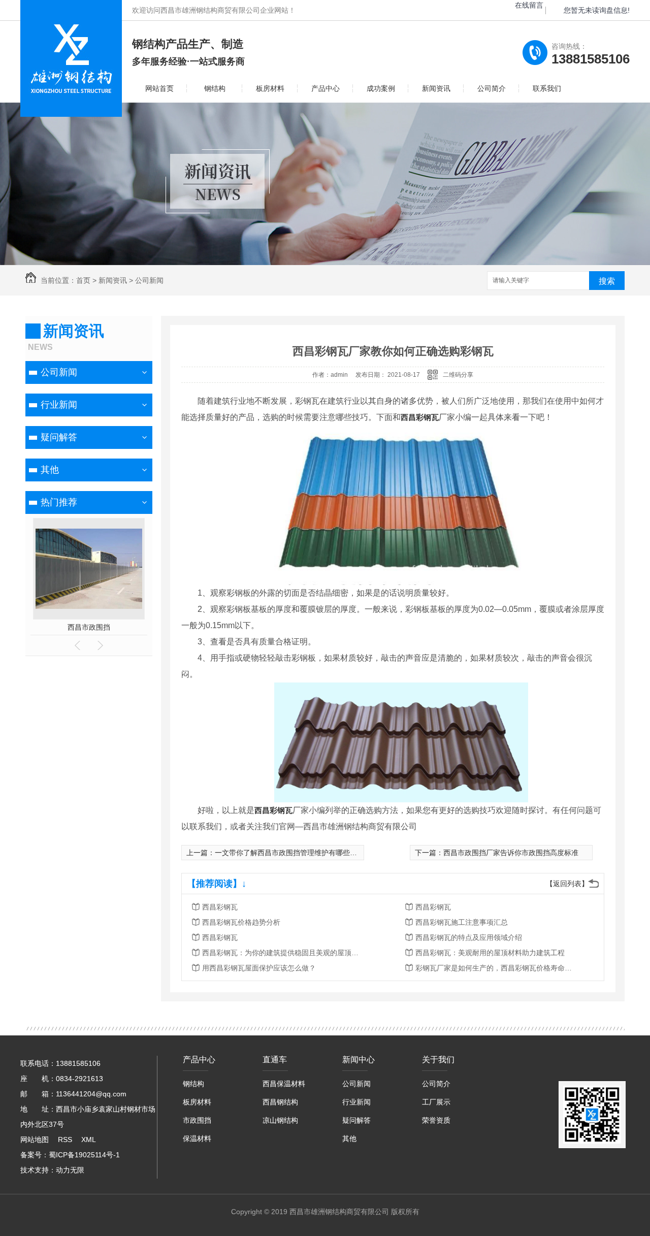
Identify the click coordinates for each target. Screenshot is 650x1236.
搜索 (607, 281)
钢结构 (214, 88)
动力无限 (70, 1170)
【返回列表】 (567, 884)
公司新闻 (149, 280)
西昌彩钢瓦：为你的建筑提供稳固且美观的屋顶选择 (283, 953)
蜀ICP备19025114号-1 (84, 1155)
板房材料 (270, 88)
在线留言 (529, 5)
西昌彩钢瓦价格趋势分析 (241, 922)
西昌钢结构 (280, 1102)
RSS (65, 1139)
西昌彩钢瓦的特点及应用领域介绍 (468, 937)
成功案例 (381, 88)
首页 (83, 280)
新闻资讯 (436, 88)
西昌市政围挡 (80, 627)
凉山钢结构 (280, 1120)
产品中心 (325, 88)
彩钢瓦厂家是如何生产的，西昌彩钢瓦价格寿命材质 (496, 968)
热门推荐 (59, 502)
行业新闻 (59, 405)
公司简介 (491, 88)
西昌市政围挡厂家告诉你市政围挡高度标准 (510, 853)
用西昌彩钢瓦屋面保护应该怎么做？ (259, 968)
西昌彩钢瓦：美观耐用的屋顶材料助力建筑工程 (490, 953)
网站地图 (34, 1139)
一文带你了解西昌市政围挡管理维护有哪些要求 (289, 853)
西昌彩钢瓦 (420, 417)
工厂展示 (436, 1102)
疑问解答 (59, 437)
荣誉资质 (436, 1120)
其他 (50, 470)
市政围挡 (197, 1120)
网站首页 (159, 88)
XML (88, 1139)
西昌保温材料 (284, 1084)
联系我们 (547, 88)
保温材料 (197, 1138)
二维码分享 (458, 374)
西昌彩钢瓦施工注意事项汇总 (461, 922)
